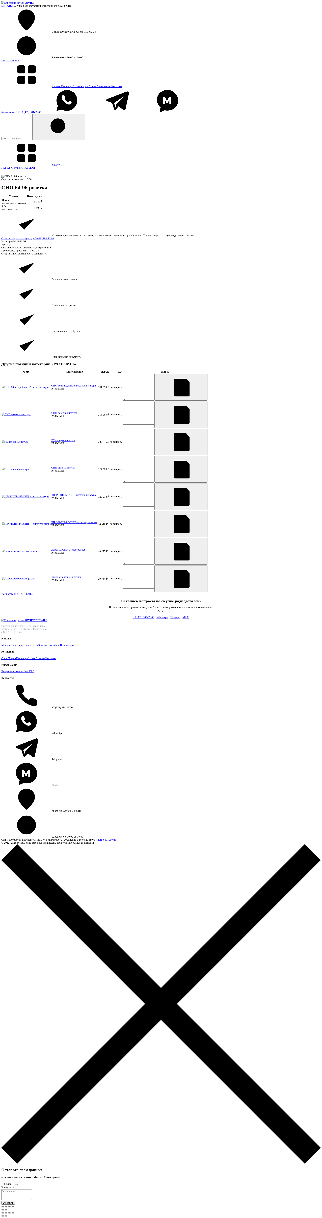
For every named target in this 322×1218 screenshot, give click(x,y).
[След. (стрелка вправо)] (6, 1209)
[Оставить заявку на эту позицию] (180, 387)
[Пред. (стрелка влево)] (2, 1209)
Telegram (175, 617)
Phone (5, 1187)
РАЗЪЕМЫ (30, 167)
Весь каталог (67, 645)
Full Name (7, 1183)
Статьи (93, 86)
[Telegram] (117, 112)
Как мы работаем (70, 86)
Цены (26, 671)
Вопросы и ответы (12, 671)
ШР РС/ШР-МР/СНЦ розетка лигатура (73, 495)
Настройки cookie (106, 839)
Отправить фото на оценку (16, 238)
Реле (57, 645)
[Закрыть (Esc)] (12, 1206)
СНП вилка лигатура (63, 467)
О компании (104, 86)
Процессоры (23, 645)
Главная (5, 167)
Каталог (56, 86)
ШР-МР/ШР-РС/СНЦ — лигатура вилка (74, 522)
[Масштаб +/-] (2, 1206)
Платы (34, 645)
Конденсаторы (46, 645)
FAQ (32, 671)
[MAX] (167, 112)
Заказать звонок (10, 60)
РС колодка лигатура (63, 440)
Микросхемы (8, 645)
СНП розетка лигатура (64, 412)
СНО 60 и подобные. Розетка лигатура (73, 385)
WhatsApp (162, 617)
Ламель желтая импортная (66, 577)
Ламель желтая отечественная (68, 549)
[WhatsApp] (67, 112)
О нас (4, 658)
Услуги (84, 86)
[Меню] (63, 165)
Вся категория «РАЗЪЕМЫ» (17, 593)
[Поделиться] (9, 1206)
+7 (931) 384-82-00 (43, 238)
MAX (185, 617)
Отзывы (40, 658)
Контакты (116, 86)
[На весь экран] (6, 1206)
